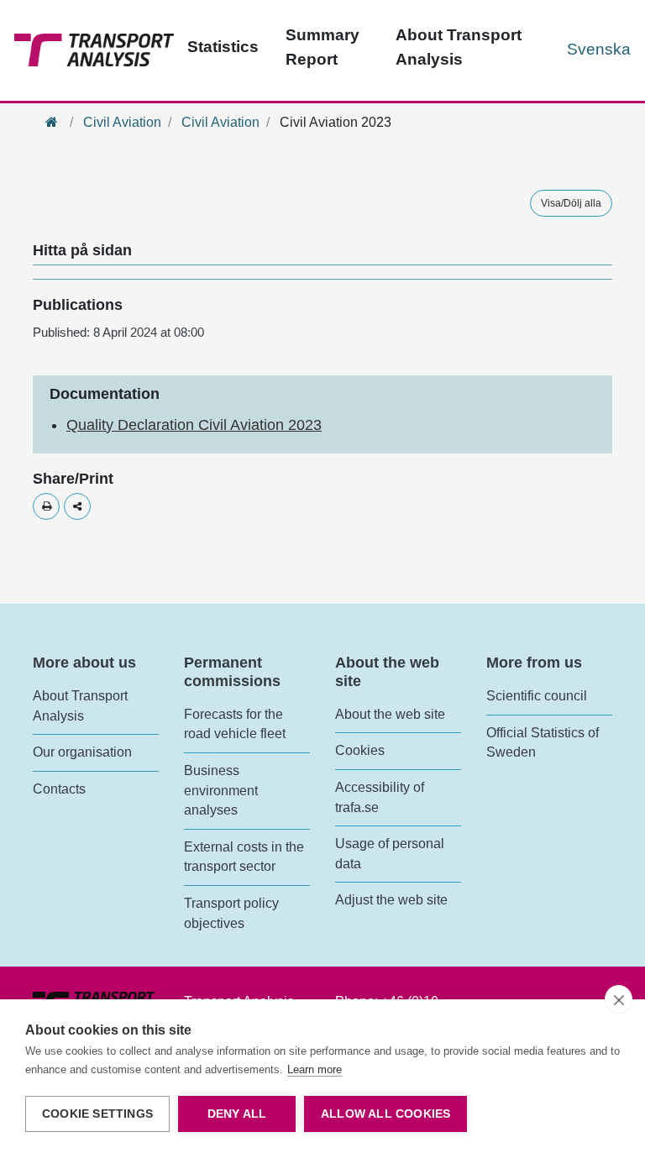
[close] (618, 999)
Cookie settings (97, 1114)
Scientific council (536, 696)
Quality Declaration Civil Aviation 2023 (194, 425)
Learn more (314, 1069)
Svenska (599, 49)
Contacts (59, 789)
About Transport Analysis (459, 47)
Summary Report (322, 47)
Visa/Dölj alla (571, 203)
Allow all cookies (385, 1114)
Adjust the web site (391, 900)
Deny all (237, 1114)
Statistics (223, 46)
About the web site (390, 714)
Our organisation (82, 752)
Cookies (360, 750)
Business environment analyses (221, 790)
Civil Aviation (122, 122)
